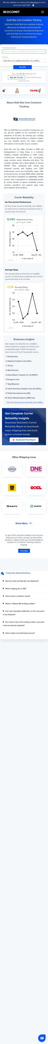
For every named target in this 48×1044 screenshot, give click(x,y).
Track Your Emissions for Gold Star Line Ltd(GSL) (24, 402)
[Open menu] (42, 11)
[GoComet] (11, 12)
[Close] (33, 5)
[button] (42, 1038)
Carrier (5, 57)
